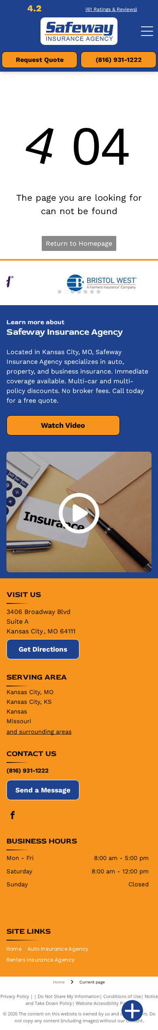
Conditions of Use (122, 996)
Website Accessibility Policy (104, 1003)
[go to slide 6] (92, 291)
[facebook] (12, 816)
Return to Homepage (79, 243)
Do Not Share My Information (69, 996)
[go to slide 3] (72, 291)
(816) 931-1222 (27, 770)
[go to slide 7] (98, 291)
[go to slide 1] (59, 291)
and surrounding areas (39, 731)
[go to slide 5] (85, 291)
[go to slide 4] (79, 291)
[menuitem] (17, 949)
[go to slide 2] (66, 291)
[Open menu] (147, 31)
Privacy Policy (14, 996)
